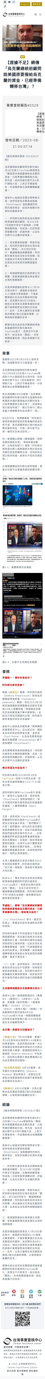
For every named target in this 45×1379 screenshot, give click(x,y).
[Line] (5, 2)
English (25, 4)
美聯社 (8, 1088)
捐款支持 (37, 4)
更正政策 (11, 1371)
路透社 (13, 692)
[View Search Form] (35, 14)
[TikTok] (5, 6)
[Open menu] (40, 14)
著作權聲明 (22, 1371)
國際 (22, 57)
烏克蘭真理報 (12, 1067)
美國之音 (10, 1037)
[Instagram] (14, 2)
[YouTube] (9, 2)
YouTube (7, 778)
